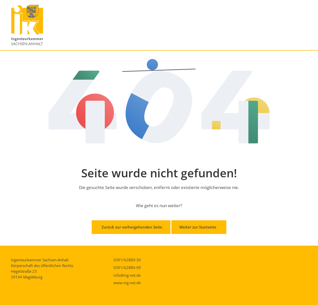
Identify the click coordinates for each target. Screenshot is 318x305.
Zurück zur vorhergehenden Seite (132, 227)
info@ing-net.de (127, 275)
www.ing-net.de (127, 282)
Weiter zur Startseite (197, 227)
